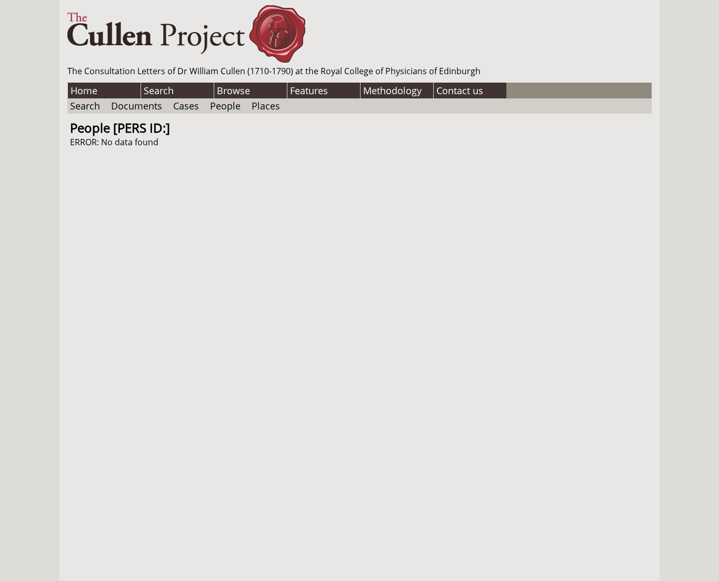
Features (309, 90)
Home (84, 90)
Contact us (459, 90)
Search (159, 90)
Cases (186, 105)
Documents (136, 105)
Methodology (392, 90)
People (225, 105)
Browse (233, 90)
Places (266, 105)
